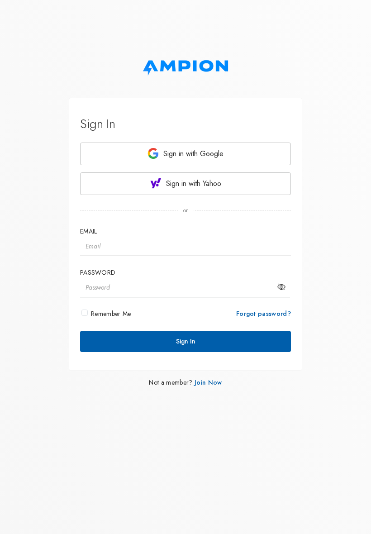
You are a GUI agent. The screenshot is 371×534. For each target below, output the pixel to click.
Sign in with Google (192, 153)
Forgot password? (263, 313)
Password (97, 272)
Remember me (111, 313)
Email (88, 231)
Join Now (208, 382)
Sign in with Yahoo (192, 183)
